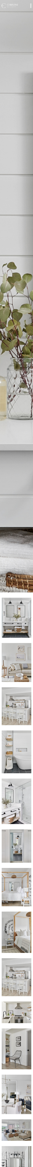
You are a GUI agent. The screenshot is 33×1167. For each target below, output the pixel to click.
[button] (30, 5)
